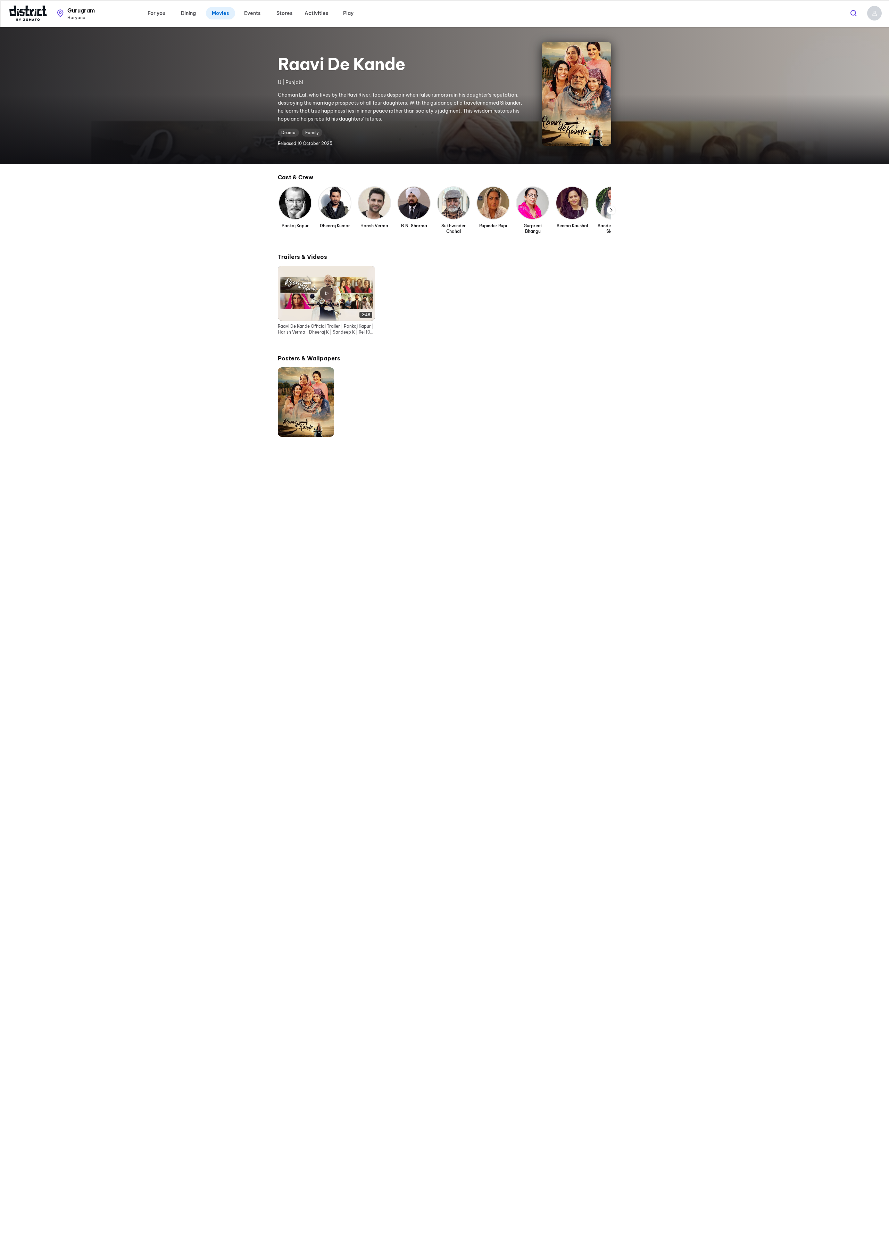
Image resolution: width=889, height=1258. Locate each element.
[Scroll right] (611, 210)
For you (156, 13)
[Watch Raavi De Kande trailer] (576, 94)
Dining (188, 13)
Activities (316, 13)
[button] (874, 13)
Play (348, 13)
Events (252, 13)
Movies (220, 13)
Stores (284, 13)
